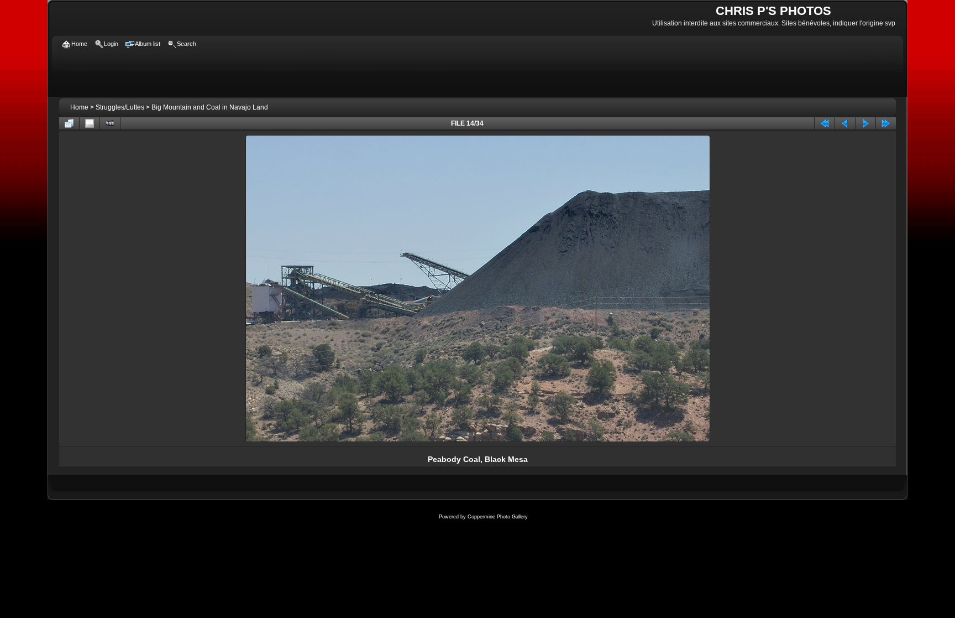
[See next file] (865, 123)
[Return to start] (825, 123)
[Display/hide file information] (89, 123)
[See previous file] (845, 123)
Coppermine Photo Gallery (498, 517)
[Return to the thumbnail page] (69, 123)
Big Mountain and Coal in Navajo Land (209, 107)
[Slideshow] (110, 123)
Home (79, 107)
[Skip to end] (886, 123)
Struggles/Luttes (120, 107)
